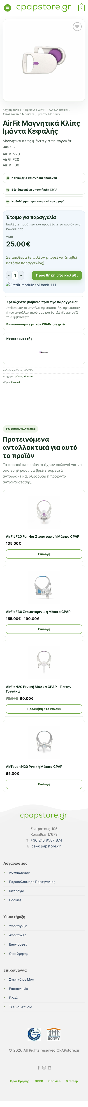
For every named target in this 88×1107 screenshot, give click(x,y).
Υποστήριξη (18, 926)
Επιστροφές (18, 944)
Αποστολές (17, 935)
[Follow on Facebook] (38, 1068)
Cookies (15, 900)
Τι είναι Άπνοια (20, 1007)
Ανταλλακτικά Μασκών (18, 114)
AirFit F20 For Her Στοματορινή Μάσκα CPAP (42, 536)
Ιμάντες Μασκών (49, 114)
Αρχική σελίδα (12, 109)
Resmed (15, 382)
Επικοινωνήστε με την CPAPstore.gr (33, 324)
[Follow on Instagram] (44, 1068)
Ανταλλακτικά (58, 109)
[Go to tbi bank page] (44, 285)
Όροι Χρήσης (18, 954)
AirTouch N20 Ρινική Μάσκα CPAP (34, 766)
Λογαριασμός (19, 872)
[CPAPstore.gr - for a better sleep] (44, 8)
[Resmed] (44, 352)
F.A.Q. (13, 998)
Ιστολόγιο (16, 891)
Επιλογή (44, 554)
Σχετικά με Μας (21, 979)
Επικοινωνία (18, 989)
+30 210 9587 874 (46, 840)
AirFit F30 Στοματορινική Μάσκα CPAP (38, 612)
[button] (7, 8)
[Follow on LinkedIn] (49, 1068)
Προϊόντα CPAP (35, 109)
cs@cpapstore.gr (46, 846)
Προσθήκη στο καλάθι (57, 275)
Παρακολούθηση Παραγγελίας (32, 882)
